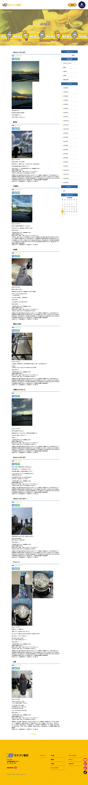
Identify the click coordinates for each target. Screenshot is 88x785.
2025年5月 (65, 149)
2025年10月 (66, 129)
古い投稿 (32, 734)
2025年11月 (66, 125)
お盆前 (15, 250)
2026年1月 (65, 116)
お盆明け (16, 186)
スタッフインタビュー (73, 755)
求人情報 (52, 755)
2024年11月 (66, 174)
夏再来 (15, 122)
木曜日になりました (19, 390)
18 (67, 209)
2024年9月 (65, 182)
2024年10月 (66, 178)
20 (71, 209)
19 (69, 209)
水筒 (14, 662)
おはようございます (19, 52)
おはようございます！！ (20, 499)
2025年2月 (65, 162)
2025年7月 (65, 141)
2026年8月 (65, 87)
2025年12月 (66, 120)
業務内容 (52, 759)
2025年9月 (65, 133)
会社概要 (52, 763)
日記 (64, 190)
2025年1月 (65, 166)
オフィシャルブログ (54, 767)
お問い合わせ (71, 763)
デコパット (16, 562)
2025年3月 (65, 157)
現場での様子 (17, 324)
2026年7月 (65, 92)
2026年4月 (65, 104)
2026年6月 (65, 96)
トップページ (42, 755)
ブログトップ (69, 51)
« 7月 (62, 216)
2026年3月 (65, 108)
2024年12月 (66, 170)
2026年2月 (65, 112)
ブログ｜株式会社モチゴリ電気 (7, 11)
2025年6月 (65, 145)
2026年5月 (65, 100)
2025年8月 (65, 137)
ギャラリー (71, 759)
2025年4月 (65, 153)
